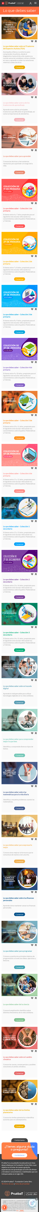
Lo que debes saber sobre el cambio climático (17, 1058)
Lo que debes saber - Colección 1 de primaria (17, 209)
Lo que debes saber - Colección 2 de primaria (17, 262)
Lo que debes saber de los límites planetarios (16, 1111)
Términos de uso (8, 1184)
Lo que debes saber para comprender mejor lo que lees (18, 740)
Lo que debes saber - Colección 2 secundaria (16, 580)
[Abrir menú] (35, 3)
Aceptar (22, 1210)
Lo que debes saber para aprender (17, 156)
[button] (4, 1207)
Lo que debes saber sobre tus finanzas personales (18, 899)
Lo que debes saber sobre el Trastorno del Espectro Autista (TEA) (18, 47)
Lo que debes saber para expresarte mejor (17, 846)
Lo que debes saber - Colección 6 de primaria (17, 474)
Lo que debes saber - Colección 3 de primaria (17, 315)
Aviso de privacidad (22, 1184)
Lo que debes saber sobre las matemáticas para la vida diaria (16, 793)
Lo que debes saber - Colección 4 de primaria (17, 368)
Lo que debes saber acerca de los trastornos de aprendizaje (16, 104)
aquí (17, 1210)
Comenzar (19, 67)
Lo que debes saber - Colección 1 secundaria (16, 527)
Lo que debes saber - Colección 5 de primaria (17, 421)
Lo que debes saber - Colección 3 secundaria (16, 633)
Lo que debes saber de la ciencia (16, 1004)
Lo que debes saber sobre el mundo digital (17, 687)
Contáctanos (20, 1140)
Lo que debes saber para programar (17, 951)
